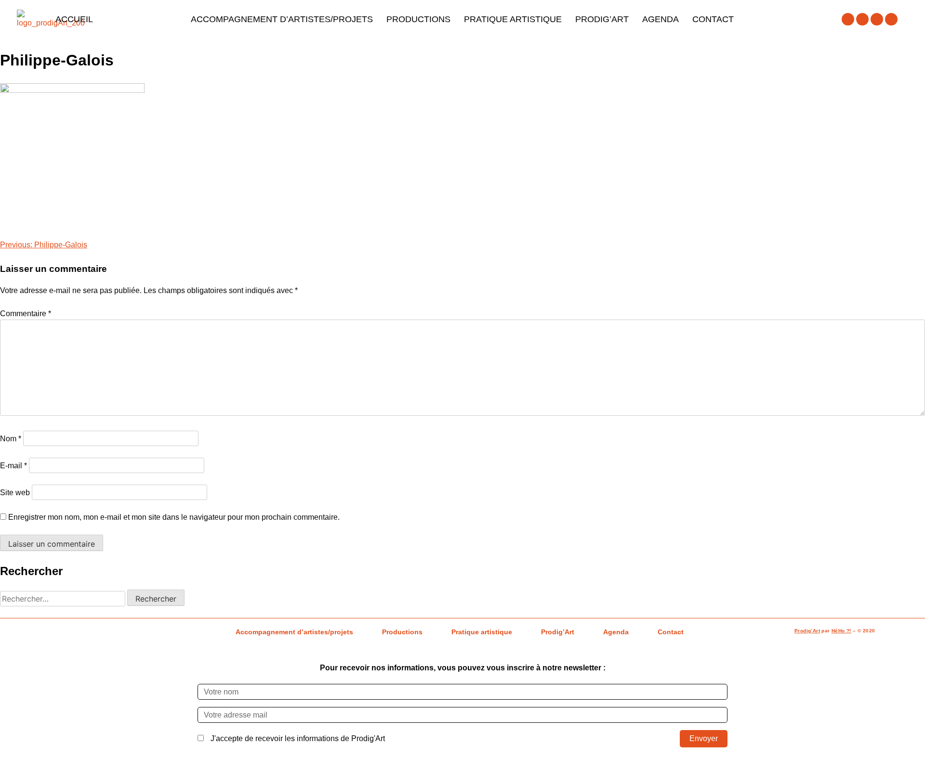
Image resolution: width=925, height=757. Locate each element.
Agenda (660, 19)
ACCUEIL (74, 19)
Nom (10, 439)
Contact (713, 19)
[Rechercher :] (63, 599)
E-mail (13, 466)
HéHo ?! (841, 630)
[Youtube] (877, 19)
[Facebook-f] (848, 19)
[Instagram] (862, 19)
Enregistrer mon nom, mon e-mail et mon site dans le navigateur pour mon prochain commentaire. (174, 517)
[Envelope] (891, 19)
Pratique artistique (513, 19)
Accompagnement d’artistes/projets (282, 19)
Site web (15, 492)
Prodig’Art (602, 19)
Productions (418, 19)
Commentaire (25, 313)
